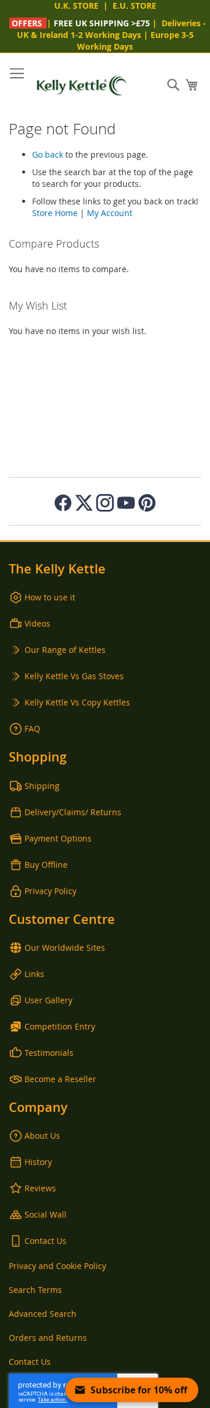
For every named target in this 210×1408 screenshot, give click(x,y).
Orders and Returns (48, 1337)
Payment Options (58, 838)
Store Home (55, 212)
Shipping (42, 785)
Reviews (40, 1188)
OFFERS (26, 23)
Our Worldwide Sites (64, 947)
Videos (37, 623)
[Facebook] (63, 502)
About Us (42, 1135)
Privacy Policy (50, 890)
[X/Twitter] (84, 502)
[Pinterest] (147, 502)
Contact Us (45, 1240)
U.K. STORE (76, 5)
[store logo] (81, 85)
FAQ (32, 728)
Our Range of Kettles (65, 649)
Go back (47, 154)
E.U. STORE (134, 5)
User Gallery (48, 1000)
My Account (109, 212)
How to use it (49, 597)
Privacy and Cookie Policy (57, 1265)
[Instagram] (105, 502)
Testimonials (49, 1052)
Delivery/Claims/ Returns (72, 812)
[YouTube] (126, 502)
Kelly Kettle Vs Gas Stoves (74, 676)
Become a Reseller (60, 1078)
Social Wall (45, 1214)
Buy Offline (46, 864)
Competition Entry (59, 1026)
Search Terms (35, 1289)
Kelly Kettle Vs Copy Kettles (77, 702)
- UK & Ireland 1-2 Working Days (111, 29)
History (38, 1161)
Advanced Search (42, 1313)
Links (34, 973)
